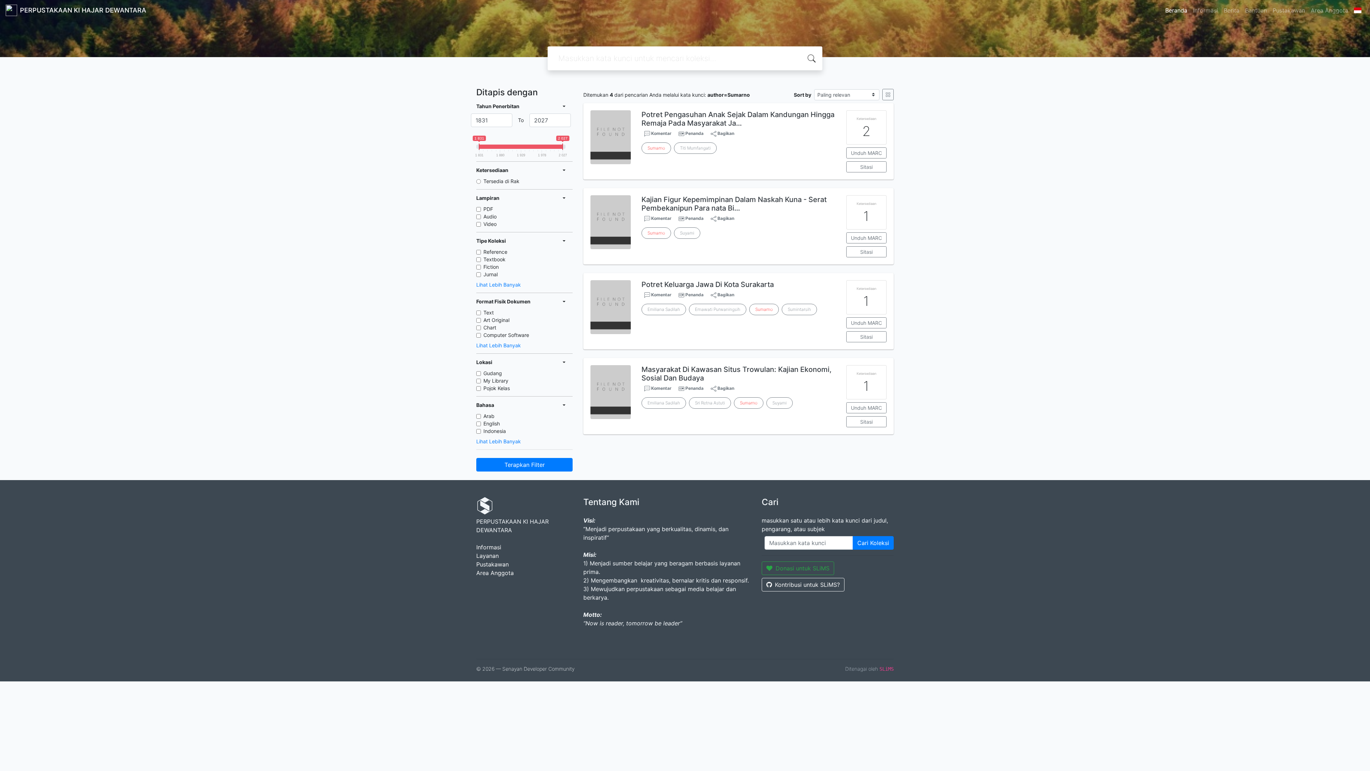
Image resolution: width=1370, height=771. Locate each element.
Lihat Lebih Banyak (498, 285)
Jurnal (490, 274)
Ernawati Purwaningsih (717, 309)
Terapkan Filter (524, 464)
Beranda (1176, 10)
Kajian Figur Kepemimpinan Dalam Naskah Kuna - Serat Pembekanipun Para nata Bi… (734, 203)
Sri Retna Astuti (710, 402)
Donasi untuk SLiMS (802, 568)
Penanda (694, 133)
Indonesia (494, 431)
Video (490, 224)
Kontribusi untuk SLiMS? (807, 584)
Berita (1231, 10)
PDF (488, 209)
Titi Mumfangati (695, 148)
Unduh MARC (866, 153)
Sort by (802, 95)
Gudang (492, 373)
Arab (488, 416)
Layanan (487, 555)
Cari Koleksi (873, 542)
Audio (490, 216)
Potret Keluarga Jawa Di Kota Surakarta (707, 284)
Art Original (496, 320)
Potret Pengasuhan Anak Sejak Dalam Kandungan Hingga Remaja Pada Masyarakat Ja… (737, 118)
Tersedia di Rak (501, 181)
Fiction (491, 267)
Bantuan (1256, 10)
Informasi (1205, 10)
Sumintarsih (799, 309)
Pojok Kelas (496, 388)
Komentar (660, 133)
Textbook (494, 259)
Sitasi (866, 167)
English (491, 423)
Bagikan (725, 133)
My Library (495, 381)
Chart (489, 327)
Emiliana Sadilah (664, 309)
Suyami (687, 233)
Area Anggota (1329, 10)
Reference (495, 252)
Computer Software (506, 335)
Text (488, 312)
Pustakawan (1289, 10)
